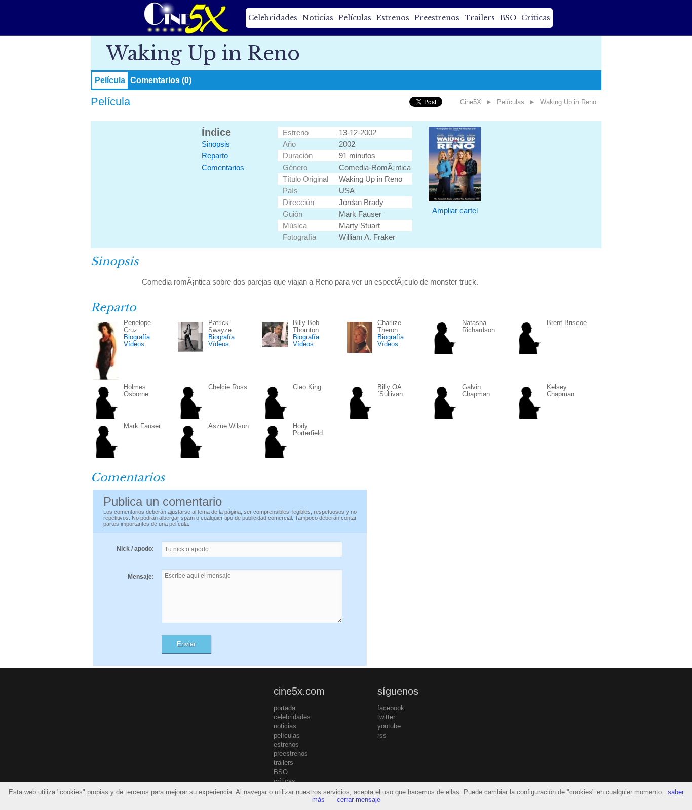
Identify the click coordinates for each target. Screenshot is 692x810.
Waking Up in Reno (568, 102)
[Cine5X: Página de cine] (185, 17)
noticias (285, 726)
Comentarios (223, 167)
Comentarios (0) (160, 80)
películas (287, 735)
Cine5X (470, 102)
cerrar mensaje (358, 799)
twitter (386, 717)
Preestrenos (436, 17)
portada (284, 708)
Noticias (317, 17)
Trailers (480, 17)
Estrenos (392, 17)
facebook (390, 708)
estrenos (286, 744)
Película (110, 80)
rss (382, 735)
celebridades (292, 717)
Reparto (215, 155)
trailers (283, 762)
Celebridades (272, 17)
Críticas (535, 17)
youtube (389, 726)
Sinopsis (216, 144)
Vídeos (134, 344)
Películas (354, 17)
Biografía (137, 337)
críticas (284, 781)
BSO (508, 17)
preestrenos (291, 753)
